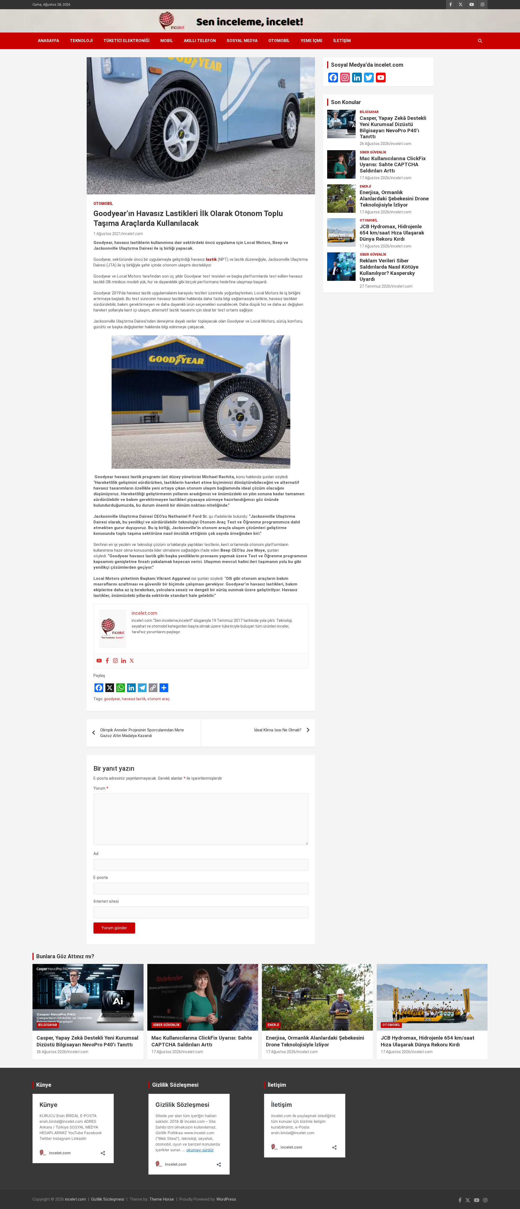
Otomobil (279, 40)
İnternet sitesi (106, 901)
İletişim (342, 40)
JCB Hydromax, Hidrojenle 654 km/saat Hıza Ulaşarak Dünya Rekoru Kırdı (392, 232)
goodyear (112, 699)
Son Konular (346, 102)
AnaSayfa (48, 40)
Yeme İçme (312, 40)
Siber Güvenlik (373, 152)
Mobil (166, 40)
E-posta (100, 877)
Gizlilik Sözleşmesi (107, 1199)
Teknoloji (81, 40)
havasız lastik (134, 699)
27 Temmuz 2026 (375, 286)
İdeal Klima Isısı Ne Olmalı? (277, 730)
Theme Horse (161, 1199)
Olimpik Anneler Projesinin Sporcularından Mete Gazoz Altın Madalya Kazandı (142, 733)
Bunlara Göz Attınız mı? (65, 956)
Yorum (100, 788)
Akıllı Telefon (200, 40)
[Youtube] (99, 661)
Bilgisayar (369, 112)
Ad (95, 853)
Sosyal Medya (242, 40)
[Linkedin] (123, 661)
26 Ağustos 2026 (374, 144)
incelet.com (132, 233)
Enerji (365, 186)
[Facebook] (107, 661)
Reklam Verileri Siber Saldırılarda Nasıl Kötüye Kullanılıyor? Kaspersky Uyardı (389, 270)
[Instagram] (115, 661)
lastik (211, 259)
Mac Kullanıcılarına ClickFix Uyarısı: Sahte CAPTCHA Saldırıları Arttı (393, 164)
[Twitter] (131, 661)
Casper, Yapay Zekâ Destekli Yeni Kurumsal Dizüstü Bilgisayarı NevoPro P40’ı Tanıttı (393, 127)
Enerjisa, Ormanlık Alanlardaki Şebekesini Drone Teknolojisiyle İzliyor (394, 198)
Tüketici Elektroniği (126, 40)
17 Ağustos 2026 (374, 178)
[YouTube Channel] (381, 77)
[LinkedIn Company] (357, 77)
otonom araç (158, 699)
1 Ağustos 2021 (107, 233)
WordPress (226, 1199)
